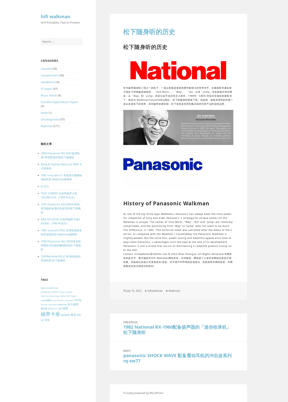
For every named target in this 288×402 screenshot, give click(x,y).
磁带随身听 (65, 315)
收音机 (51, 308)
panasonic (69, 300)
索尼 (73, 315)
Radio (44, 113)
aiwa (43, 287)
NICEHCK (61, 300)
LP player (46, 89)
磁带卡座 (50, 314)
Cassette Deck (50, 75)
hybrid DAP (65, 296)
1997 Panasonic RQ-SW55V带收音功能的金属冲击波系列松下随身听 (61, 208)
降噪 (47, 319)
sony (78, 300)
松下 (56, 308)
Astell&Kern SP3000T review (52, 292)
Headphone (48, 82)
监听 (60, 308)
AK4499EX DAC (52, 288)
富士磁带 (73, 304)
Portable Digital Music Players (59, 102)
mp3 (54, 300)
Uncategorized (50, 119)
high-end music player (50, 296)
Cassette (46, 69)
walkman (62, 304)
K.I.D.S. (45, 186)
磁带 (65, 308)
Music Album (49, 95)
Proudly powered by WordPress (143, 393)
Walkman (47, 126)
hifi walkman (55, 16)
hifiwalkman (155, 291)
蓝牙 (42, 320)
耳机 (79, 314)
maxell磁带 (46, 300)
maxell (73, 296)
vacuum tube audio (49, 304)
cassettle (68, 292)
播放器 (44, 308)
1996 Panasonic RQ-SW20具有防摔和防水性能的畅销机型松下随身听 (61, 245)
